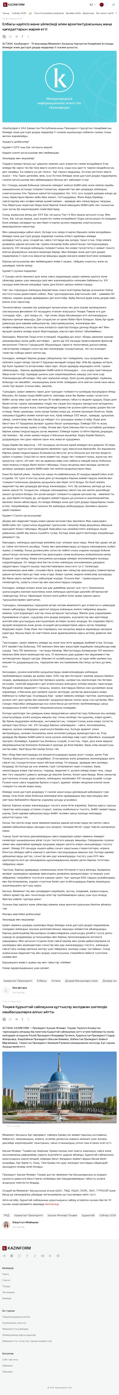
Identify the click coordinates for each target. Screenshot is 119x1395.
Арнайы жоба (73, 13)
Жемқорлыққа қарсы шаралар (19, 1334)
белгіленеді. (52, 1204)
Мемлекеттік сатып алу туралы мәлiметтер (27, 1341)
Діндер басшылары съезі (81, 980)
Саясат (6, 1280)
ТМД (6, 1215)
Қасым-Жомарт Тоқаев (62, 1215)
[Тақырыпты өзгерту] (103, 4)
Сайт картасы (10, 1359)
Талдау (6, 1286)
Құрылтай (88, 1215)
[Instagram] (4, 37)
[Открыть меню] (113, 4)
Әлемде (6, 1298)
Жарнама (7, 1371)
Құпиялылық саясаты (14, 1322)
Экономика (8, 1292)
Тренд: (6, 13)
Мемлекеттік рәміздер (15, 1328)
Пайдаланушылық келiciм (16, 1316)
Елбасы (42, 980)
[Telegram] (16, 37)
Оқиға (5, 1274)
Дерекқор (88, 13)
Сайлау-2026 (19, 13)
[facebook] (27, 1255)
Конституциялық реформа (49, 13)
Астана (55, 980)
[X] (28, 37)
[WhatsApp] (10, 37)
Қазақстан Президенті (18, 980)
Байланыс (7, 1365)
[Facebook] (22, 37)
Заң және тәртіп (105, 13)
